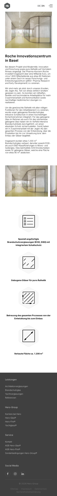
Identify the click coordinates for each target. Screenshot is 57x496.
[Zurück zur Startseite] (7, 6)
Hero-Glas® (10, 418)
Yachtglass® (11, 425)
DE (39, 6)
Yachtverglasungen (14, 394)
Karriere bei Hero (13, 414)
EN (43, 6)
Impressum (26, 489)
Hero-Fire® (10, 421)
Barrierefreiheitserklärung (29, 492)
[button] (51, 6)
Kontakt (8, 441)
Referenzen (10, 397)
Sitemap (14, 489)
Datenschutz (41, 489)
